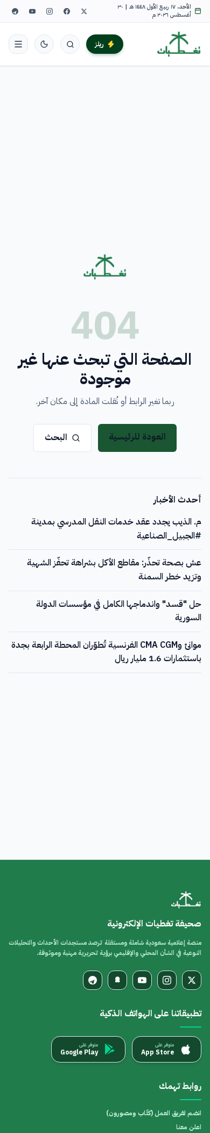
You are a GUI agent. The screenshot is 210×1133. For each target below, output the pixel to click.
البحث (56, 437)
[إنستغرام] (49, 11)
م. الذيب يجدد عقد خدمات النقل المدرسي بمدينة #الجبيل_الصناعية (116, 528)
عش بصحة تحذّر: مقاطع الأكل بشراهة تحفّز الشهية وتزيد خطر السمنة (114, 569)
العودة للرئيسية (137, 436)
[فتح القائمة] (18, 44)
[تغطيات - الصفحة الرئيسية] (179, 44)
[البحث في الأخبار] (70, 44)
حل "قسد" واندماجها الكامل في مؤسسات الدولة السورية (118, 611)
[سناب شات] (117, 980)
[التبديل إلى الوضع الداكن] (44, 44)
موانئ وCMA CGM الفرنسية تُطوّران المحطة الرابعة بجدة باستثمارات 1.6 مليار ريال (106, 652)
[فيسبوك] (66, 11)
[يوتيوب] (32, 11)
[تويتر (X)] (84, 11)
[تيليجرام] (15, 11)
